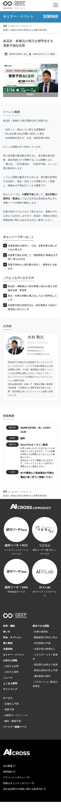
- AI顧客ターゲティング (15, 715)
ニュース (8, 677)
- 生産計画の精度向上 (44, 648)
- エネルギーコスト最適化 (45, 656)
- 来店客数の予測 (42, 643)
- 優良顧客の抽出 (42, 676)
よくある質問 (10, 683)
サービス (8, 698)
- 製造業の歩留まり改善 (45, 664)
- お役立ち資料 (11, 671)
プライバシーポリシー (15, 777)
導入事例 (8, 643)
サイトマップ (10, 689)
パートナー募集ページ (15, 726)
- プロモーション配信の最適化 (45, 683)
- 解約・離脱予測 (12, 721)
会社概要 (8, 766)
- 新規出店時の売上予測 (45, 670)
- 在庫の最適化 (40, 631)
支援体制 (8, 648)
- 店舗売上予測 (11, 703)
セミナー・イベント (19, 26)
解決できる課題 (41, 625)
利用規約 (8, 771)
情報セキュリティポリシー (17, 783)
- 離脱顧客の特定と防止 (45, 637)
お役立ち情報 (10, 660)
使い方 (6, 631)
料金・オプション (12, 637)
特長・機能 (9, 625)
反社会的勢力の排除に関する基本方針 (23, 789)
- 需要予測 (8, 709)
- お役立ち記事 (11, 666)
